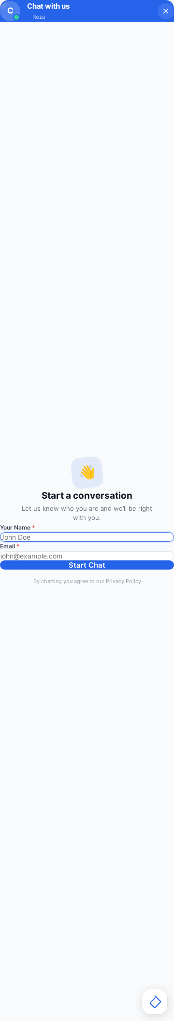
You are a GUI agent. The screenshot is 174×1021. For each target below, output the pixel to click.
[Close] (166, 11)
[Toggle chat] (154, 1001)
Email (10, 546)
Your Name (17, 527)
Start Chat (87, 565)
